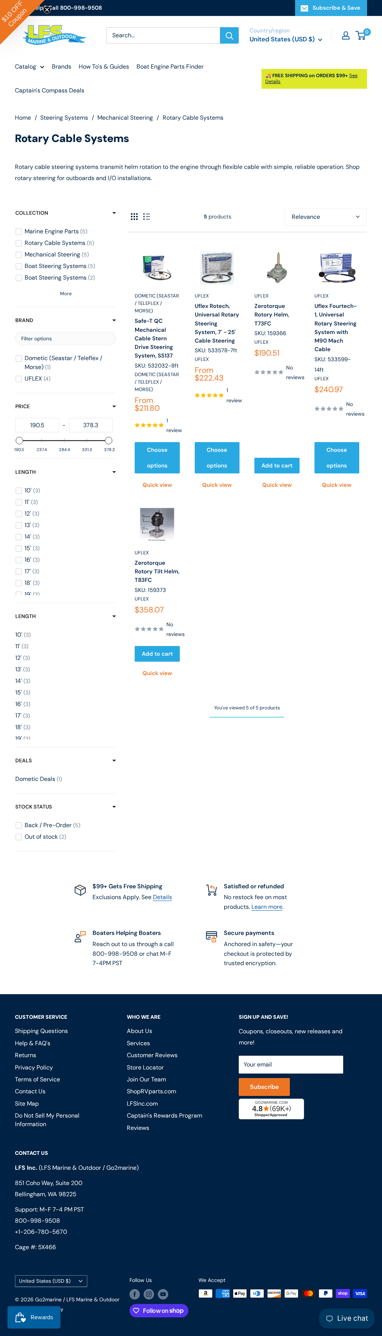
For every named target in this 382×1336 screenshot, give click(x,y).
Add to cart (277, 465)
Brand (24, 320)
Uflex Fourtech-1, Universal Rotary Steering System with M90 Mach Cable (335, 327)
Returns (25, 1055)
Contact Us (30, 1091)
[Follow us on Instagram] (149, 1294)
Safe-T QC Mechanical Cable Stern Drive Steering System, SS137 (154, 338)
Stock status (33, 806)
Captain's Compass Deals (49, 90)
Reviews (138, 1128)
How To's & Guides (104, 66)
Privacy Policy (34, 1067)
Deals (23, 760)
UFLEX (202, 296)
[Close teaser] (47, 9)
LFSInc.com (142, 1103)
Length (25, 472)
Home (23, 118)
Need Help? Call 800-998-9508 (58, 8)
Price (22, 406)
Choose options (157, 457)
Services (138, 1043)
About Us (139, 1031)
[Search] (229, 35)
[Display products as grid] (134, 216)
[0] (361, 35)
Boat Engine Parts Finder (170, 66)
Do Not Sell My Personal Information (47, 1120)
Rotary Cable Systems (193, 118)
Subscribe (264, 1087)
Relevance (306, 217)
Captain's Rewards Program (164, 1115)
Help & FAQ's (32, 1043)
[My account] (346, 35)
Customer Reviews (152, 1055)
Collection (31, 212)
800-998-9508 (37, 1221)
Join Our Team (146, 1079)
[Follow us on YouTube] (163, 1294)
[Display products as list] (146, 216)
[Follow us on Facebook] (134, 1294)
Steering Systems (64, 118)
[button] (22, 22)
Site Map (27, 1103)
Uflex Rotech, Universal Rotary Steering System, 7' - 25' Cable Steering (217, 323)
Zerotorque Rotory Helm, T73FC (271, 314)
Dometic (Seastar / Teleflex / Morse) (157, 303)
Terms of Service (37, 1079)
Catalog (25, 66)
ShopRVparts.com (151, 1091)
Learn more (266, 907)
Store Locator (145, 1067)
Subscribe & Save (336, 8)
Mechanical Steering (125, 118)
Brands (61, 66)
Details (162, 897)
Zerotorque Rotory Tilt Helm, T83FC (157, 571)
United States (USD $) (45, 1281)
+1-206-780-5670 (41, 1232)
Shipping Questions (41, 1031)
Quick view (157, 485)
